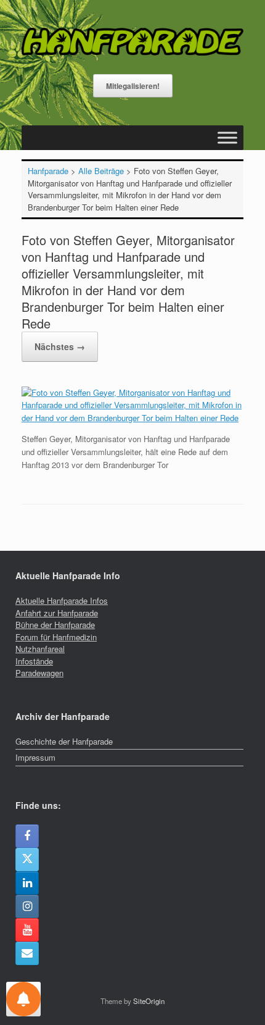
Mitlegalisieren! (133, 85)
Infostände (34, 661)
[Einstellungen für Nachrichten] (23, 999)
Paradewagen (39, 673)
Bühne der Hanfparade (55, 624)
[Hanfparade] (132, 42)
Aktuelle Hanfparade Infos (61, 600)
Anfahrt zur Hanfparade (56, 613)
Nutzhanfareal (40, 649)
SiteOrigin (149, 1001)
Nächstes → (60, 346)
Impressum (35, 757)
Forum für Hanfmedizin (56, 637)
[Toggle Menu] (227, 137)
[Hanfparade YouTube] (27, 930)
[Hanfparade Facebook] (27, 836)
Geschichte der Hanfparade (64, 741)
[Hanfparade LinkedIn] (27, 883)
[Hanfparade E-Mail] (27, 953)
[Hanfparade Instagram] (27, 906)
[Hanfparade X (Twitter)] (27, 859)
